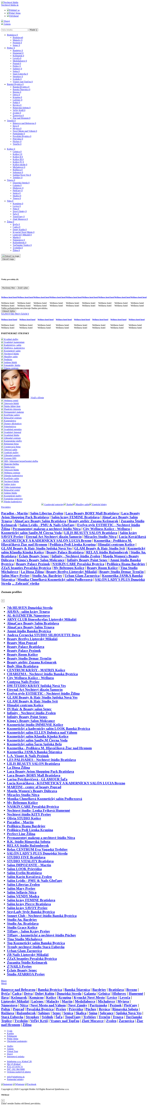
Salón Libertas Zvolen (46, 513)
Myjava (17, 128)
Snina (16, 71)
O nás (9, 1031)
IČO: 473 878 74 (15, 1066)
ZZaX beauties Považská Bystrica (26, 568)
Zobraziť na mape (12, 256)
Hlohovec (18, 188)
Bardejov (18, 50)
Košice (11, 149)
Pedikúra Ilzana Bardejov (126, 564)
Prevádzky (6, 507)
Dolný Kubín (20, 229)
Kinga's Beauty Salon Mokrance (41, 560)
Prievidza (18, 139)
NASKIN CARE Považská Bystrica (78, 564)
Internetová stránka (15, 1056)
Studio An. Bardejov (47, 575)
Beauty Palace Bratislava (65, 552)
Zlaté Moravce (20, 219)
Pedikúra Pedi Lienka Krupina (73, 544)
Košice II (18, 157)
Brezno (17, 92)
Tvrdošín (18, 247)
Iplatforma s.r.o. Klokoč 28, (19, 1061)
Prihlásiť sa (14, 10)
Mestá (4, 983)
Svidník (17, 79)
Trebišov (17, 177)
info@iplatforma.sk (16, 1077)
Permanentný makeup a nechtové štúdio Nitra (47, 529)
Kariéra (10, 1033)
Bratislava (12, 35)
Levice (17, 206)
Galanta (17, 185)
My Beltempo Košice (68, 568)
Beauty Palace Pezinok (33, 564)
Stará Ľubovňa (20, 74)
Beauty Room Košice (102, 568)
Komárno (18, 203)
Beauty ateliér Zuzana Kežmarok (93, 521)
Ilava (16, 126)
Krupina (17, 97)
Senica (17, 193)
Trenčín (11, 120)
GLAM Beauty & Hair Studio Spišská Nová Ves (36, 548)
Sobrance (18, 172)
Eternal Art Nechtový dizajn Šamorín (54, 536)
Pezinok (17, 42)
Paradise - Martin (14, 513)
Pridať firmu (15, 13)
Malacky (17, 40)
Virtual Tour (12, 1051)
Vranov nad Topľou (23, 81)
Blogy (4, 981)
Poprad (17, 63)
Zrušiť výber (23, 288)
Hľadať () (33, 30)
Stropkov (18, 76)
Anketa (7, 24)
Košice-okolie (20, 164)
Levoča (17, 58)
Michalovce (19, 167)
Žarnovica (18, 115)
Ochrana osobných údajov (19, 1072)
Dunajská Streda (21, 183)
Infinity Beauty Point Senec (87, 560)
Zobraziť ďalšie (8, 311)
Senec (16, 45)
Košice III (18, 159)
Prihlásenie (12, 1036)
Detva (16, 94)
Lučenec (17, 100)
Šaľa (16, 214)
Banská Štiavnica (21, 89)
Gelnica (17, 151)
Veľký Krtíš (19, 110)
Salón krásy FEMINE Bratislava (75, 517)
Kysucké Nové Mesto (23, 232)
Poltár (16, 102)
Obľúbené (14, 16)
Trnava (11, 180)
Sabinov (17, 68)
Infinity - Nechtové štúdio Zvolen (75, 556)
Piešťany (18, 190)
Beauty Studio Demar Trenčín (121, 572)
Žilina (10, 222)
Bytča (16, 224)
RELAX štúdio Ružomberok (107, 552)
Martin (17, 237)
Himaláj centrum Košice (116, 544)
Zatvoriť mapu (8, 259)
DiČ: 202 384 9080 (16, 1069)
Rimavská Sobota (21, 107)
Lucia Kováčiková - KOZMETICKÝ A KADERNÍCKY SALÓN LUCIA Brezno (73, 538)
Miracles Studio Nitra (100, 536)
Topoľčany (19, 216)
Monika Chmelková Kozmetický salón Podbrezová (54, 579)
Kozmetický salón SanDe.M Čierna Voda (31, 533)
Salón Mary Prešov (15, 575)
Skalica (17, 196)
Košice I (17, 154)
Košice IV (18, 162)
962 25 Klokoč (14, 1064)
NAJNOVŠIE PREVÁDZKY (15, 314)
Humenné (18, 53)
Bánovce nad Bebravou (24, 123)
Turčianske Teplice (22, 245)
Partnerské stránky (15, 1079)
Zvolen (17, 113)
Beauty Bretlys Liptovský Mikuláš (71, 572)
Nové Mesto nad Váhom (25, 131)
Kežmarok (18, 55)
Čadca (16, 227)
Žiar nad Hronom (21, 118)
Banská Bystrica (15, 84)
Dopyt (6, 21)
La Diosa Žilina (32, 572)
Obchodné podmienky (17, 1041)
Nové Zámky (20, 211)
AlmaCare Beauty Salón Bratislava (40, 521)
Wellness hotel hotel (9, 297)
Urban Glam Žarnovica (82, 575)
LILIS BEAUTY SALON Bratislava (90, 533)
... (25, 583)
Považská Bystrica (22, 136)
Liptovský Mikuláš (22, 235)
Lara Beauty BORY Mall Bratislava (92, 513)
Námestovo (19, 240)
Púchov (17, 141)
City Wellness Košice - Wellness (106, 529)
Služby (10, 1046)
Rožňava (18, 170)
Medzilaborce (20, 61)
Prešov (11, 48)
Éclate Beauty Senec (34, 556)
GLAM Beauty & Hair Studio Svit (99, 548)
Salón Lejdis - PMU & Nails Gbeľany (47, 525)
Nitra (10, 201)
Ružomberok (19, 242)
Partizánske (19, 133)
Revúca (17, 105)
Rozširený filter (8, 288)
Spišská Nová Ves (22, 175)
